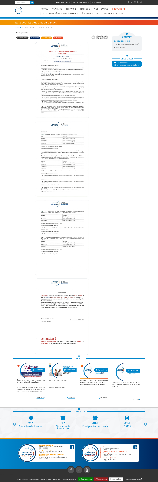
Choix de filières (122, 63)
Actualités (25, 27)
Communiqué (23, 38)
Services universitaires (80, 2)
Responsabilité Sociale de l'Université (60, 13)
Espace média (96, 2)
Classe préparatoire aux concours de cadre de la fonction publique (31, 381)
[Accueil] (18, 12)
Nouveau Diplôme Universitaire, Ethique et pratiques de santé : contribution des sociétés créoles (94, 382)
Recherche (85, 9)
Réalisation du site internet (7, 474)
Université (57, 9)
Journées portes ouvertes (58, 380)
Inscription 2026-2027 (113, 13)
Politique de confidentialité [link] (133, 479)
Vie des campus (101, 9)
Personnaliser (116, 479)
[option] (31, 421)
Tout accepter (86, 479)
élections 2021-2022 (91, 13)
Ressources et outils (61, 2)
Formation (71, 9)
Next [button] (144, 423)
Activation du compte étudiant (128, 65)
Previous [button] (13, 423)
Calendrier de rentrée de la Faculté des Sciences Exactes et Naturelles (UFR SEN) (126, 384)
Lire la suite (40, 397)
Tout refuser (102, 479)
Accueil (44, 9)
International (118, 9)
